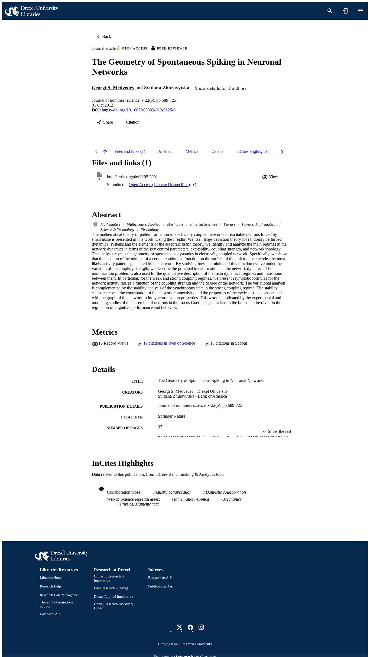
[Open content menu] (360, 10)
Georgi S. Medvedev (113, 87)
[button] (271, 176)
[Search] (329, 10)
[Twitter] (179, 627)
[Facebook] (190, 627)
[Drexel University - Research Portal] (31, 11)
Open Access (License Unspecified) (159, 184)
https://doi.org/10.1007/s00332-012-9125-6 (139, 110)
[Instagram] (201, 627)
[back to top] (105, 151)
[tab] (130, 151)
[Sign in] (345, 10)
